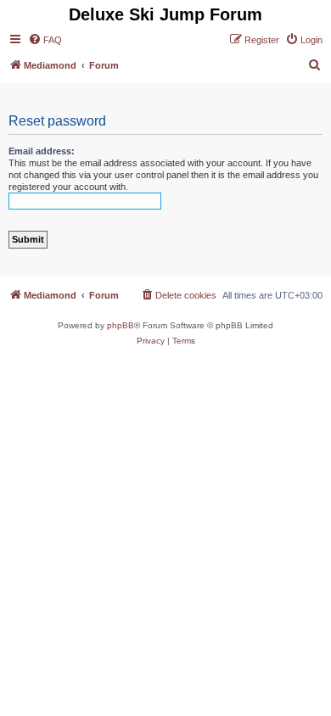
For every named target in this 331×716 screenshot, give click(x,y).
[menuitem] (45, 40)
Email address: (41, 151)
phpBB (120, 325)
